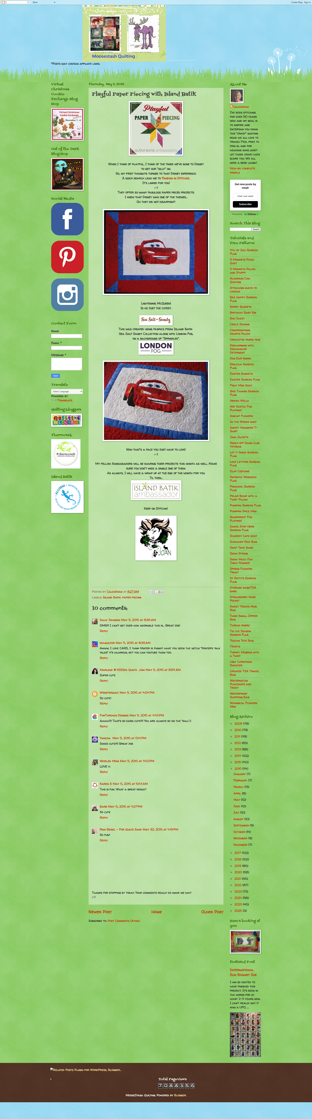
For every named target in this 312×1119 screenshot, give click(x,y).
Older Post (212, 912)
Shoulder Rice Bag (243, 542)
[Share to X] (156, 592)
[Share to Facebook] (159, 592)
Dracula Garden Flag (242, 366)
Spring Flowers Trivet (241, 570)
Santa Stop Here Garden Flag (242, 528)
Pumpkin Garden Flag (245, 505)
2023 (238, 891)
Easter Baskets (241, 374)
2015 (238, 762)
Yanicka (105, 738)
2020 (238, 872)
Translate (65, 400)
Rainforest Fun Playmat (241, 519)
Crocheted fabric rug (245, 339)
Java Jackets (239, 437)
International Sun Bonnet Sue (243, 972)
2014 (238, 756)
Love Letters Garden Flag (245, 463)
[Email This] (150, 592)
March (239, 787)
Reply (104, 631)
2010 (238, 730)
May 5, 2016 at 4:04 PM (137, 693)
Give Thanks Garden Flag (244, 393)
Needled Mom (109, 761)
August (239, 819)
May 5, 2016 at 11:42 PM (137, 761)
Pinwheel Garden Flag (242, 488)
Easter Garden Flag (245, 379)
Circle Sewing (239, 324)
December (241, 845)
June (237, 806)
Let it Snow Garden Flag (244, 454)
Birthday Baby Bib (243, 312)
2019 (238, 866)
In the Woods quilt (243, 422)
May (237, 800)
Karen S (106, 784)
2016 (238, 769)
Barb (103, 806)
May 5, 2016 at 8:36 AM (138, 620)
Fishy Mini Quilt (241, 385)
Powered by (237, 214)
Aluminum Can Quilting (240, 280)
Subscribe (245, 204)
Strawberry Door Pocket (243, 599)
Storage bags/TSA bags (243, 589)
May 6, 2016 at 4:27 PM (125, 806)
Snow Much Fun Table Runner (241, 561)
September (242, 825)
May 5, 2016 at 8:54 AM (163, 670)
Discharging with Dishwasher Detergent (242, 349)
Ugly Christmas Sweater (241, 663)
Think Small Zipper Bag (243, 617)
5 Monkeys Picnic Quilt (242, 261)
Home (156, 912)
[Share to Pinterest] (162, 592)
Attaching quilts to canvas (243, 289)
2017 (238, 853)
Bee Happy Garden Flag (243, 299)
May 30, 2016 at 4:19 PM (160, 829)
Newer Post (100, 912)
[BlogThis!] (153, 592)
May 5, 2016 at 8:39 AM (133, 643)
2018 (238, 859)
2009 (238, 724)
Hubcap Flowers (241, 416)
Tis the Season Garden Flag (240, 633)
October (240, 832)
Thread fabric (240, 625)
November (241, 838)
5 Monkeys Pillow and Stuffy (242, 271)
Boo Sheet (237, 318)
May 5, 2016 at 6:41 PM (129, 738)
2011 (237, 736)
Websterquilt (109, 693)
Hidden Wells (239, 401)
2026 (238, 911)
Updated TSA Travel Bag (244, 673)
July (237, 812)
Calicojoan (241, 107)
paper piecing (131, 597)
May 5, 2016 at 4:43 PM (147, 715)
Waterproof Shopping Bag (239, 695)
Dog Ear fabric (240, 358)
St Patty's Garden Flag (243, 580)
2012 (238, 743)
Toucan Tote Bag (242, 640)
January (240, 774)
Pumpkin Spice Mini (243, 511)
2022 (238, 885)
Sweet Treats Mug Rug (243, 608)
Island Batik (112, 597)
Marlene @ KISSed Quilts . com (122, 670)
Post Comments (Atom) (124, 921)
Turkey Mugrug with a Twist (244, 654)
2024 (238, 898)
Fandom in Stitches (175, 178)
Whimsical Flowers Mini (243, 705)
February (241, 780)
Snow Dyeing (239, 553)
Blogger (180, 1095)
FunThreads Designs (114, 715)
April (238, 793)
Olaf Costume (240, 471)
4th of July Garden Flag (244, 252)
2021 (238, 879)
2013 (238, 749)
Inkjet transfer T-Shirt (244, 429)
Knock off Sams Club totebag (245, 444)
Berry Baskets (240, 307)
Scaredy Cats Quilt (243, 536)
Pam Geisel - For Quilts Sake (121, 829)
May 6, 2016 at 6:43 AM (130, 784)
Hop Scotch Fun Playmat (241, 408)
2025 (238, 904)
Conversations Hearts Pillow (240, 332)
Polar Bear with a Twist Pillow (243, 497)
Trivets (235, 646)
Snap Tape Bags (241, 548)
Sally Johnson (110, 620)
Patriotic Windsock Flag (243, 479)
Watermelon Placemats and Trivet (240, 684)
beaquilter (107, 643)
